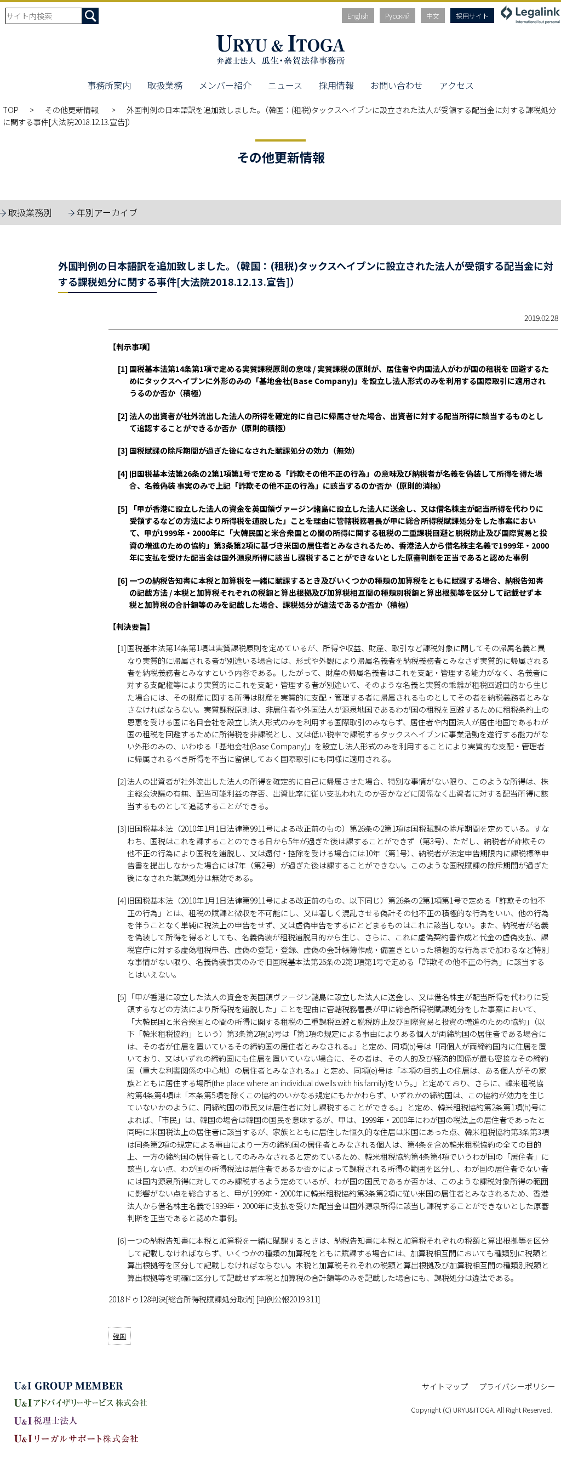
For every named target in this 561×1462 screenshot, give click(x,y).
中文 (432, 15)
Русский (397, 15)
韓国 (119, 1335)
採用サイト (472, 15)
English (358, 15)
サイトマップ (445, 1386)
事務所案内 (109, 85)
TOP (11, 109)
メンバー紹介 (225, 85)
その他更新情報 (72, 109)
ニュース (285, 85)
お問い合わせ (396, 85)
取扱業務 (164, 85)
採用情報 (336, 85)
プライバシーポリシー (517, 1386)
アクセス (456, 85)
